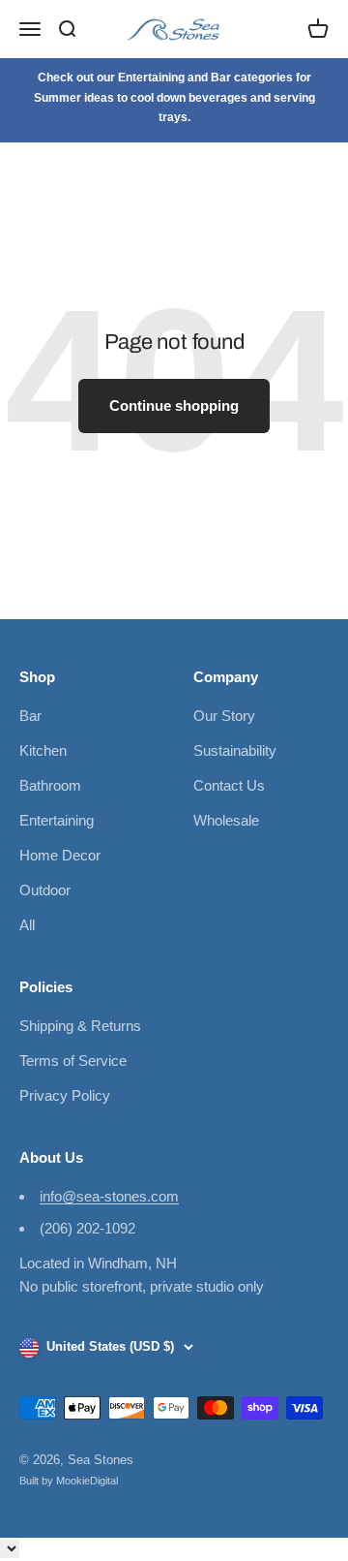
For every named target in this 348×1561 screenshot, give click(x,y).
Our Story (224, 715)
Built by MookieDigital (68, 1480)
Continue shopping (174, 405)
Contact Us (229, 785)
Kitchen (43, 750)
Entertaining (56, 820)
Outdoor (45, 890)
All (27, 925)
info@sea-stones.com (109, 1196)
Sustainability (234, 750)
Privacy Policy (64, 1095)
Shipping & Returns (80, 1025)
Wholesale (226, 820)
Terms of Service (73, 1060)
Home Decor (60, 855)
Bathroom (50, 785)
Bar (30, 715)
